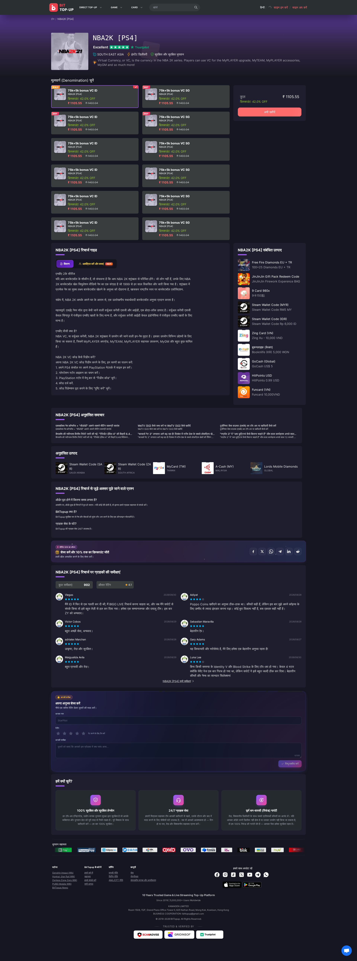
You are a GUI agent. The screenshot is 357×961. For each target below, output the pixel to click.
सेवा (132, 872)
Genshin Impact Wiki (62, 872)
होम (52, 18)
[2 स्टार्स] (64, 733)
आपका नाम (59, 713)
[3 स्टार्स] (71, 733)
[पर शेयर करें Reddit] (298, 551)
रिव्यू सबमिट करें (292, 763)
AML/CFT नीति (116, 880)
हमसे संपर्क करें (90, 880)
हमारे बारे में (88, 872)
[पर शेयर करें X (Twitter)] (262, 551)
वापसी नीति (113, 872)
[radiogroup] (72, 599)
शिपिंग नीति (113, 876)
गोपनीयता (134, 876)
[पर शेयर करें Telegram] (280, 551)
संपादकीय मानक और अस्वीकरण (143, 880)
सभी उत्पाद (88, 883)
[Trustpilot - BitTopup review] (209, 934)
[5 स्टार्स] (83, 733)
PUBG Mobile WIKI (61, 883)
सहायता (87, 876)
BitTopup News (60, 887)
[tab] (65, 264)
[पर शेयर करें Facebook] (253, 551)
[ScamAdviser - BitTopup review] (148, 934)
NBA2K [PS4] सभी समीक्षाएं (177, 681)
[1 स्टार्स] (58, 733)
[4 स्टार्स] (77, 733)
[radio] (66, 599)
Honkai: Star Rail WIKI (63, 876)
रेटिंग (57, 728)
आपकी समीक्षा (60, 740)
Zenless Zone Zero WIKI (64, 880)
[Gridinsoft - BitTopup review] (179, 934)
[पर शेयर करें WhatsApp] (271, 551)
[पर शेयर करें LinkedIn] (289, 551)
